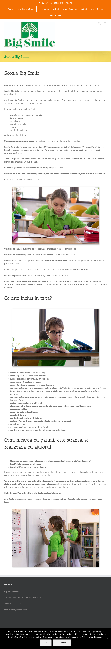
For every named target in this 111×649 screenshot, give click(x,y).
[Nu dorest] (107, 638)
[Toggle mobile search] (99, 23)
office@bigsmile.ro (63, 2)
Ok (46, 643)
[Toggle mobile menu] (105, 23)
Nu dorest (62, 643)
